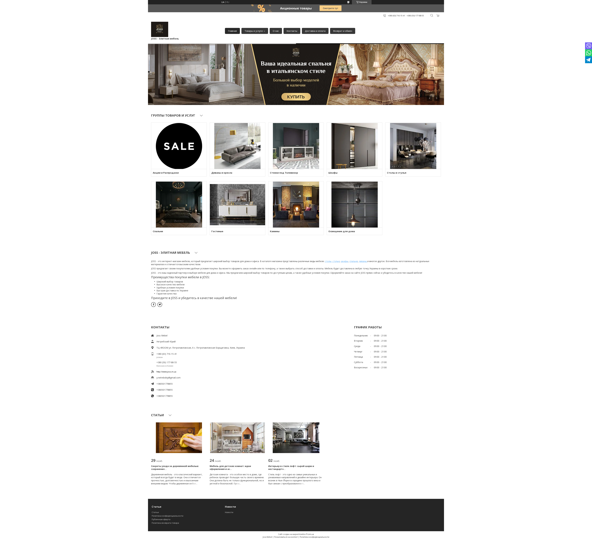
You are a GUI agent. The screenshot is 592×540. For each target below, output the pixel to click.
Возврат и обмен (342, 30)
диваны (363, 261)
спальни (353, 261)
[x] (159, 304)
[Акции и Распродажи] (179, 146)
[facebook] (153, 304)
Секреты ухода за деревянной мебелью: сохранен (175, 468)
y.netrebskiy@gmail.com (168, 377)
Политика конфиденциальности (167, 515)
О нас (276, 30)
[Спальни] (179, 204)
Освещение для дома (341, 231)
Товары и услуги (254, 30)
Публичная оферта (161, 519)
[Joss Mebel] (159, 29)
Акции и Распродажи (166, 172)
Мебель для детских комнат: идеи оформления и (230, 468)
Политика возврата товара (165, 523)
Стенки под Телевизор (284, 172)
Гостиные (217, 231)
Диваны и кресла (221, 172)
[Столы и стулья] (413, 146)
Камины (275, 231)
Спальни (158, 231)
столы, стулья (332, 261)
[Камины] (296, 204)
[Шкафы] (354, 146)
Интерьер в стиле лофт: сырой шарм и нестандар (291, 468)
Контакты (292, 30)
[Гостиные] (237, 204)
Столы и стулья (396, 172)
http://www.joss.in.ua (166, 371)
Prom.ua (310, 534)
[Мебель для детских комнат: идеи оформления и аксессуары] (237, 437)
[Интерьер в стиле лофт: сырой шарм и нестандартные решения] (296, 437)
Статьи (155, 512)
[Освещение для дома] (354, 204)
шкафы (344, 261)
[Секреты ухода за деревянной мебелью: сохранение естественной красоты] (179, 437)
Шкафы (332, 172)
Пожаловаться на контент (286, 537)
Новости (229, 512)
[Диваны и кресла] (237, 146)
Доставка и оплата (315, 30)
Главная (232, 30)
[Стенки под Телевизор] (296, 146)
